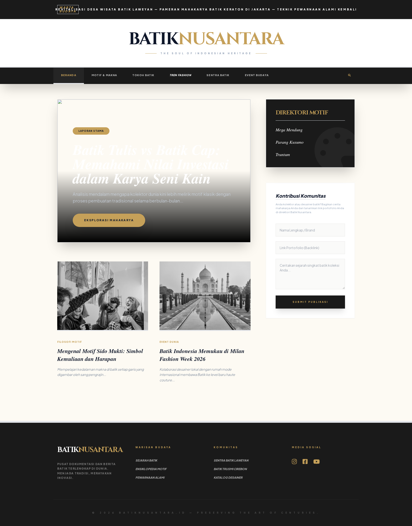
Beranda (68, 75)
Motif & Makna (104, 75)
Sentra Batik (217, 75)
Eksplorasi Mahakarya (109, 220)
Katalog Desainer (228, 477)
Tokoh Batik (143, 75)
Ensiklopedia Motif (150, 469)
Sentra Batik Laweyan (231, 460)
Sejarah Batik (146, 460)
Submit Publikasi (310, 301)
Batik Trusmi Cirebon (230, 469)
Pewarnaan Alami (149, 477)
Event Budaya (257, 75)
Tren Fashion (180, 75)
